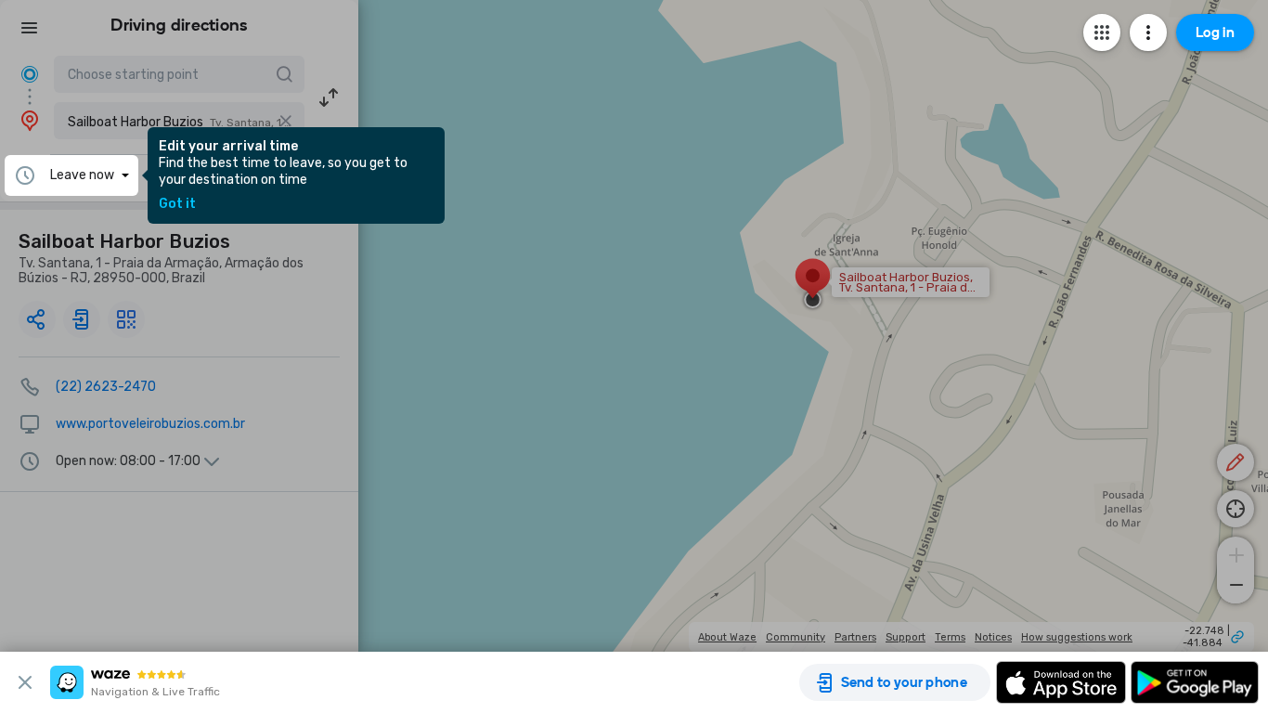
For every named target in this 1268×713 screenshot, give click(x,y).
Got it (177, 204)
